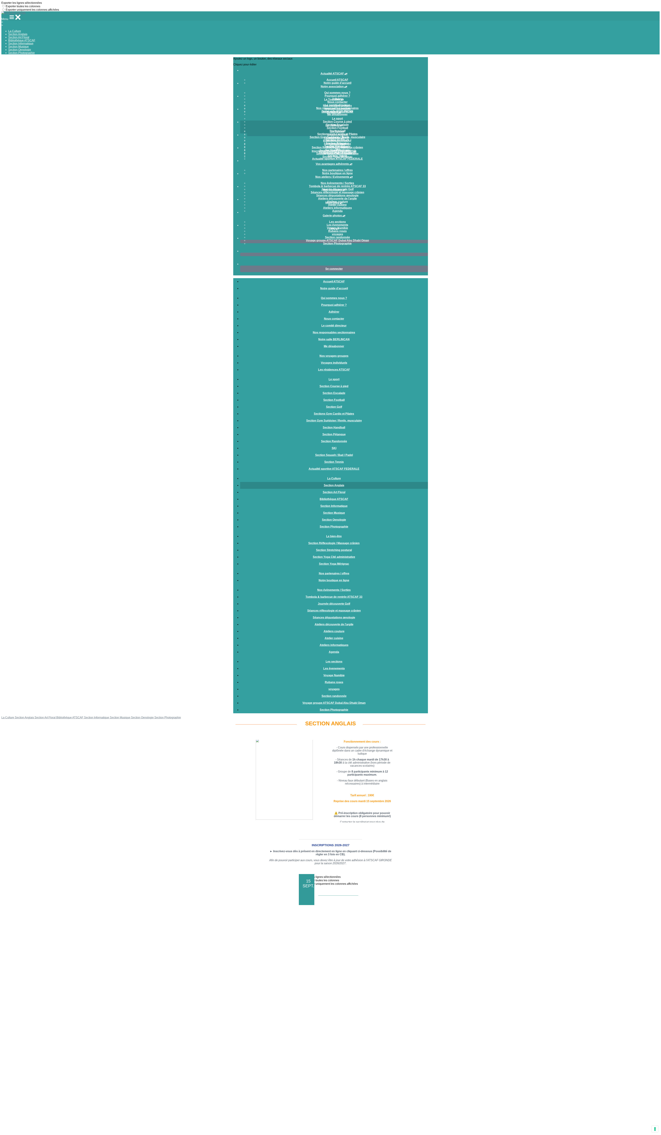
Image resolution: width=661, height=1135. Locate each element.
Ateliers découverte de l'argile (337, 198)
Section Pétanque (334, 434)
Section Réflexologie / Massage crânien (337, 147)
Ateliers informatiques (337, 207)
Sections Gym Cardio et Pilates (334, 413)
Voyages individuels (337, 108)
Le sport (337, 118)
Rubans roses (337, 231)
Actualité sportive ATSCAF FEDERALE (337, 158)
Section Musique (18, 46)
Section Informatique (20, 43)
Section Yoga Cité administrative (337, 153)
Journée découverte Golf (334, 603)
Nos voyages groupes (337, 105)
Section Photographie (21, 52)
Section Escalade (334, 393)
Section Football (337, 127)
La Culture (14, 31)
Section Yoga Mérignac (337, 156)
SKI (334, 448)
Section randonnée (337, 237)
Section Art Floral (18, 37)
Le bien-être (337, 144)
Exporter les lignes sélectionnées (21, 2)
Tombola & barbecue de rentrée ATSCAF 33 (337, 186)
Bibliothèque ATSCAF (21, 40)
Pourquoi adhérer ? (337, 95)
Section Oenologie (19, 49)
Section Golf (334, 406)
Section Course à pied (337, 121)
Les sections (337, 221)
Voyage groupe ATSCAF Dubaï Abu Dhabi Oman (337, 240)
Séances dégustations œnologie (337, 195)
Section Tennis (334, 461)
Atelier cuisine (337, 204)
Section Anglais (17, 34)
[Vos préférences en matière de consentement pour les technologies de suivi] (655, 1129)
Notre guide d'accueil (337, 82)
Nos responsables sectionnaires (334, 332)
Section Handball (334, 427)
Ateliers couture (334, 631)
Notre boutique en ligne (337, 173)
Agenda (337, 210)
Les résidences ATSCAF (334, 369)
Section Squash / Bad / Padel (334, 455)
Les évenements (337, 224)
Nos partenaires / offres (337, 170)
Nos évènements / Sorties (337, 183)
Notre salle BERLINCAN (334, 339)
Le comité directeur (334, 325)
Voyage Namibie (334, 675)
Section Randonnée (334, 441)
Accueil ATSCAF (337, 79)
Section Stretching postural (334, 550)
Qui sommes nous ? (337, 92)
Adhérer (334, 311)
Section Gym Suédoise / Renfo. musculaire (334, 420)
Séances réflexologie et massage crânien (337, 192)
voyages (337, 234)
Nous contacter (337, 102)
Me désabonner (337, 114)
